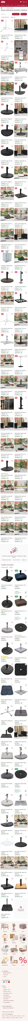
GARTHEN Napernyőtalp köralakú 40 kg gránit (11, 636)
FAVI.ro (15, 1015)
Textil (12, 5)
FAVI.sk (8, 1015)
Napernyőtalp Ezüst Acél (6, 412)
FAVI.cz (4, 1015)
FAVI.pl (11, 1015)
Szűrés (24, 14)
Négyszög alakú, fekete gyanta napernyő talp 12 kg (12, 741)
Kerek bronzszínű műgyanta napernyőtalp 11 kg (12, 286)
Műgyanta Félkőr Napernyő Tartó (8, 139)
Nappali (14, 953)
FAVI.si (20, 1017)
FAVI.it (23, 1015)
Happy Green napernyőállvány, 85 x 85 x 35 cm (12, 720)
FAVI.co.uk (8, 1017)
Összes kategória (21, 5)
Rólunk (4, 987)
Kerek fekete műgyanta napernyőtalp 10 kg (11, 181)
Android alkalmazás (9, 1007)
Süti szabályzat (6, 1002)
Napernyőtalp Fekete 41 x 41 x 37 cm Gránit (11, 244)
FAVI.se (4, 1017)
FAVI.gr (17, 1017)
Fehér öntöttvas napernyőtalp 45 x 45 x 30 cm (11, 517)
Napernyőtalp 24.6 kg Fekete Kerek (9, 538)
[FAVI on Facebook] (4, 982)
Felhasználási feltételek (8, 1000)
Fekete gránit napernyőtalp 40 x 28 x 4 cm (11, 830)
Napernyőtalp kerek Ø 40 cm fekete (9, 611)
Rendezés (16, 14)
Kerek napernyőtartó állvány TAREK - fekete (11, 678)
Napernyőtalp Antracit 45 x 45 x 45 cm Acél (11, 223)
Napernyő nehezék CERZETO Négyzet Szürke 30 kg (13, 762)
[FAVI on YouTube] (9, 982)
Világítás (5, 942)
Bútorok (3, 5)
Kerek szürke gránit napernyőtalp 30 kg (10, 454)
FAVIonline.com (5, 1011)
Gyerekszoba (5, 965)
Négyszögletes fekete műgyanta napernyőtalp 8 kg (12, 893)
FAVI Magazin (6, 995)
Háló (23, 953)
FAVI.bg (13, 1017)
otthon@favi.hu (8, 972)
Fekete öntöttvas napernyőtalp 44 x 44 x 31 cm (12, 202)
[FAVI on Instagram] (6, 982)
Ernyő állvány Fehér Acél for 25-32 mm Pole (11, 35)
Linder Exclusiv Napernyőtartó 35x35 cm (10, 585)
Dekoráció (8, 5)
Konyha (23, 942)
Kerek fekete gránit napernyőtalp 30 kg (10, 370)
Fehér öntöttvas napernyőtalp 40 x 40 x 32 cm (11, 872)
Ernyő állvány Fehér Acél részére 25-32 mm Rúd (12, 328)
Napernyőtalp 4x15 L (5, 914)
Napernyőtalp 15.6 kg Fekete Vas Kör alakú (11, 77)
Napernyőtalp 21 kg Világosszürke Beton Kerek (11, 98)
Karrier (4, 976)
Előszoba (14, 965)
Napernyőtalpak (10, 7)
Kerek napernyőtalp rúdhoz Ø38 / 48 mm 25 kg (12, 433)
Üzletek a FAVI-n (7, 989)
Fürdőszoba (5, 953)
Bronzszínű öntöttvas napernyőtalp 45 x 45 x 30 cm (13, 307)
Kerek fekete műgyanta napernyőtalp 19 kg (11, 119)
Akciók (23, 965)
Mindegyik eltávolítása (6, 559)
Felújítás (14, 942)
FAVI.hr (19, 1015)
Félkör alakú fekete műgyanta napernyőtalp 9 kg (12, 475)
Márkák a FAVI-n (7, 991)
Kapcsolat (5, 974)
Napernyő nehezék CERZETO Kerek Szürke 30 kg (12, 809)
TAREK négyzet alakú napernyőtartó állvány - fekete (13, 699)
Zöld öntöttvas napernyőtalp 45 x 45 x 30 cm (11, 496)
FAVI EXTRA (5, 998)
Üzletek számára (7, 996)
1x (7, 473)
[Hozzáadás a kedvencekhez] (12, 21)
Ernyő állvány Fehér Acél (6, 56)
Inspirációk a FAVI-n (7, 993)
